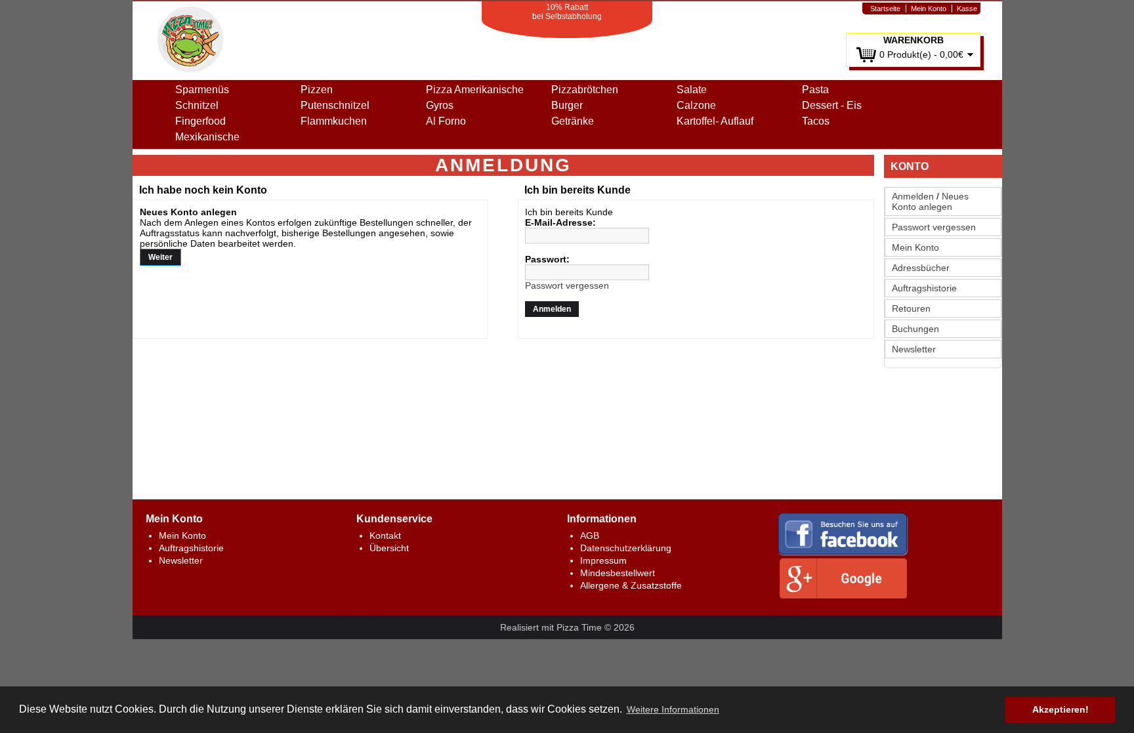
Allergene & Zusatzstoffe (631, 585)
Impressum (603, 560)
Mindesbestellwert (617, 573)
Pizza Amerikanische (475, 89)
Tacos (816, 121)
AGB (589, 535)
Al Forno (446, 121)
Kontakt (385, 535)
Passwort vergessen (934, 227)
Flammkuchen (334, 121)
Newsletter (914, 349)
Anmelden (913, 196)
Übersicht (389, 548)
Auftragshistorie (924, 288)
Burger (567, 105)
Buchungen (915, 329)
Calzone (696, 105)
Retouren (911, 308)
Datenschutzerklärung (625, 548)
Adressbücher (921, 267)
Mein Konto (928, 8)
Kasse (967, 8)
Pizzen (317, 89)
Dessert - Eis (832, 105)
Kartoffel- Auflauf (715, 121)
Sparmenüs (202, 89)
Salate (692, 89)
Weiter (160, 257)
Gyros (439, 105)
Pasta (815, 89)
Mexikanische (207, 136)
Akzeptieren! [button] (1060, 709)
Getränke (572, 121)
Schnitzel (197, 105)
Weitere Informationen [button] (673, 709)
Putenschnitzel (335, 105)
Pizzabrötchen (584, 89)
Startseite (885, 8)
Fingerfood (200, 121)
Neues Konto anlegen (930, 201)
